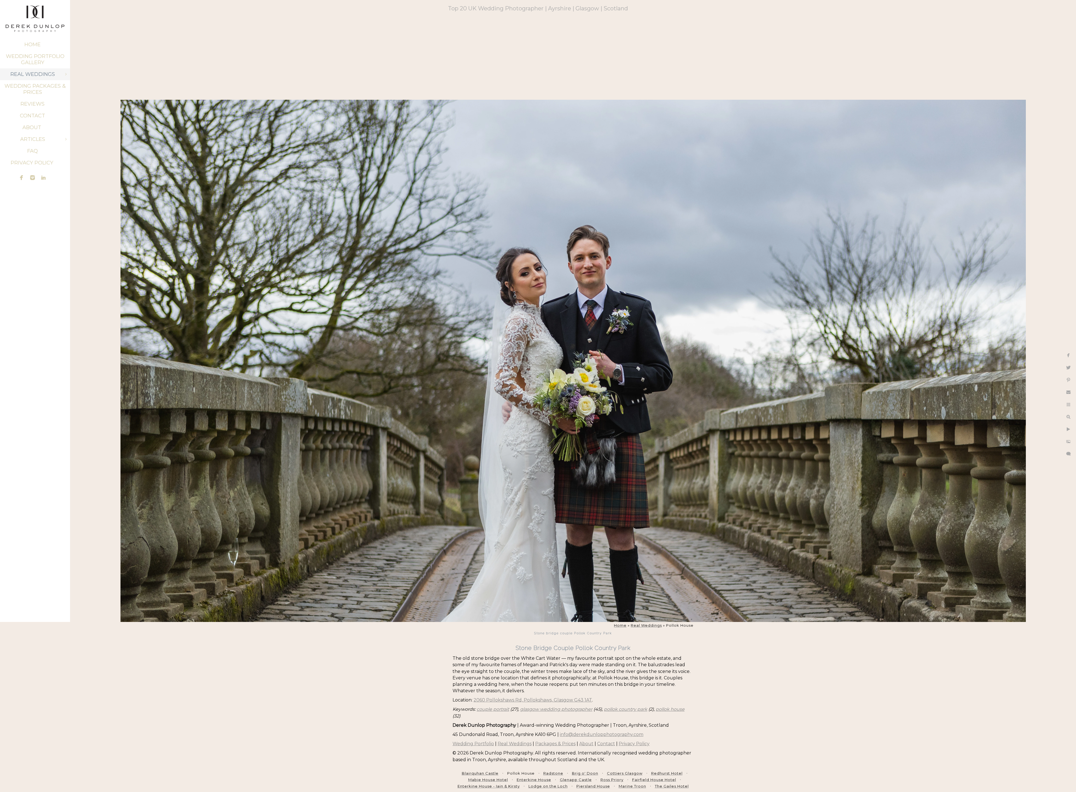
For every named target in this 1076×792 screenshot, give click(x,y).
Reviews (32, 104)
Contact (32, 116)
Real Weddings (32, 74)
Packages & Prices (555, 743)
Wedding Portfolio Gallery (35, 59)
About (32, 127)
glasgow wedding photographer (556, 709)
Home (32, 44)
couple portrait (493, 709)
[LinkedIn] (43, 177)
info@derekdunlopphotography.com (601, 734)
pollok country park (625, 709)
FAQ (32, 151)
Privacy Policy (33, 163)
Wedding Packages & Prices (35, 89)
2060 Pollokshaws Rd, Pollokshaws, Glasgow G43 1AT (533, 700)
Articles (32, 139)
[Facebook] (21, 177)
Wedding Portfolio (473, 743)
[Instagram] (32, 177)
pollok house (670, 709)
